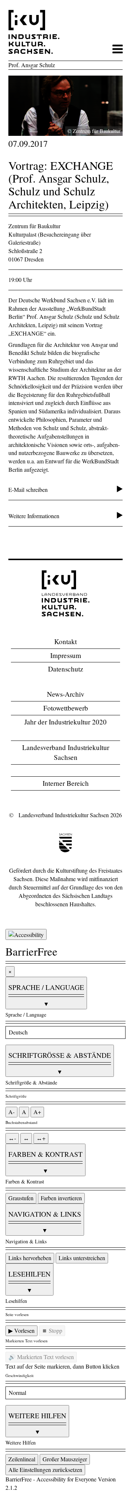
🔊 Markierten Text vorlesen (41, 1357)
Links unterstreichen (82, 1258)
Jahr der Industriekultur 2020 (65, 721)
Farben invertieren (61, 1198)
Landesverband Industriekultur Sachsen (65, 752)
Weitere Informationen (33, 516)
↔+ (40, 1138)
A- (11, 1112)
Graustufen (20, 1198)
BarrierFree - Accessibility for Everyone (50, 1479)
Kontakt (65, 641)
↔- (12, 1138)
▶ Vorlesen (21, 1330)
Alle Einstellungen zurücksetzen (45, 1469)
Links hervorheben (29, 1258)
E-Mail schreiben (28, 489)
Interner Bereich (66, 783)
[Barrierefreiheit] (26, 934)
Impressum (65, 655)
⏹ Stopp (52, 1330)
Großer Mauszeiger (65, 1459)
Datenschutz (65, 668)
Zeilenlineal (21, 1459)
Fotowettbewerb (65, 707)
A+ (37, 1112)
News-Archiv (65, 694)
